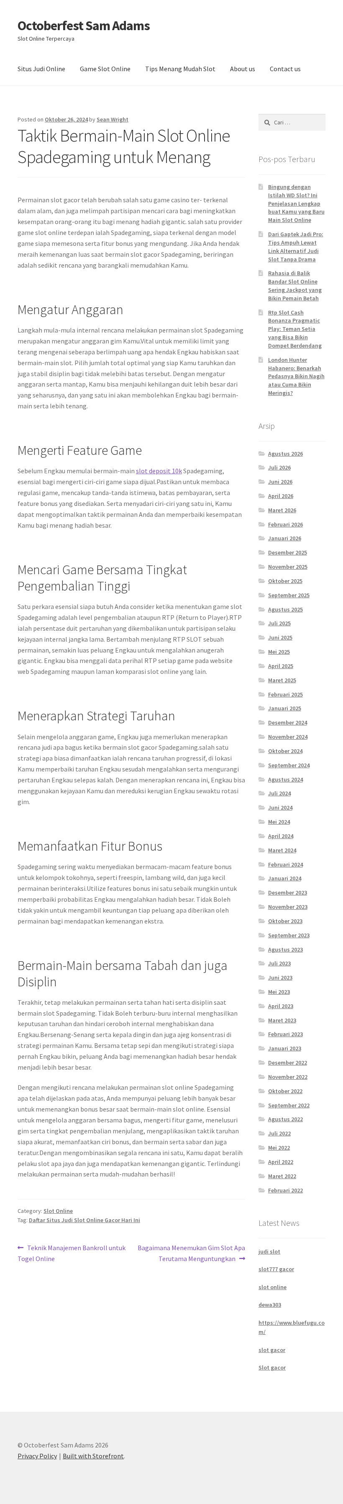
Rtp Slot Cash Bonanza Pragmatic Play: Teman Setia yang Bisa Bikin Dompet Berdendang (295, 329)
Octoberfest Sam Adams (84, 25)
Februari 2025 (285, 694)
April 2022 (280, 1162)
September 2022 (289, 1105)
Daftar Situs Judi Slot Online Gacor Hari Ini (84, 1220)
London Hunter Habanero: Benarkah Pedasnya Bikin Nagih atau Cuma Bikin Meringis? (296, 376)
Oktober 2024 (285, 751)
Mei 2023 (279, 992)
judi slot (269, 1251)
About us (242, 68)
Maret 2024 (282, 850)
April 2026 (280, 496)
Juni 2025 (280, 637)
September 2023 (289, 935)
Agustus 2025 (285, 609)
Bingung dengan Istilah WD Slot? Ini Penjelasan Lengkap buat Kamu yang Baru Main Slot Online (296, 203)
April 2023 (280, 1006)
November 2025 (287, 566)
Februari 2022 (285, 1190)
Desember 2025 (287, 552)
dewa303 (270, 1304)
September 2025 (289, 595)
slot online (273, 1287)
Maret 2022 (282, 1176)
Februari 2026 (285, 524)
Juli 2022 (279, 1133)
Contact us (285, 68)
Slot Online (58, 1211)
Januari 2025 (284, 708)
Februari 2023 (285, 1034)
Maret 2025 (282, 680)
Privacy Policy (37, 1456)
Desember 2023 (287, 892)
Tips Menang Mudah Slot (180, 68)
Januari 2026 (284, 538)
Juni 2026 (280, 481)
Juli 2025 (279, 623)
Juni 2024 (280, 807)
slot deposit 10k (159, 471)
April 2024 (280, 836)
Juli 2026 (279, 467)
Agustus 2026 (285, 453)
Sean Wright (112, 119)
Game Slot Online (105, 68)
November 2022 (287, 1077)
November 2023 (287, 907)
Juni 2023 (280, 977)
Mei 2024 (279, 822)
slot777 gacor (276, 1269)
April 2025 (280, 666)
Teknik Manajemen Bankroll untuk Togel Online (71, 1253)
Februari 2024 (285, 864)
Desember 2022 (287, 1062)
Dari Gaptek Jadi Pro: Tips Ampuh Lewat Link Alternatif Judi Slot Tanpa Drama (295, 246)
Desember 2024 (287, 722)
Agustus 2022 (285, 1119)
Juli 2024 (279, 793)
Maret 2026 (282, 510)
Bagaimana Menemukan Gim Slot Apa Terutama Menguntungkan (191, 1253)
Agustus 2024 (285, 779)
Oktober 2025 (285, 581)
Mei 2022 (279, 1147)
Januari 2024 (284, 878)
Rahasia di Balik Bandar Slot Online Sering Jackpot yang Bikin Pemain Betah (295, 285)
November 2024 (287, 736)
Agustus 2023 (285, 949)
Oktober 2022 (285, 1091)
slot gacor (272, 1350)
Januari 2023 (284, 1048)
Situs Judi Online (41, 68)
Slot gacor (272, 1367)
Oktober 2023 (285, 921)
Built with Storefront (93, 1456)
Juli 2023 (279, 963)
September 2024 (289, 765)
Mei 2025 (279, 651)
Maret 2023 (282, 1020)
